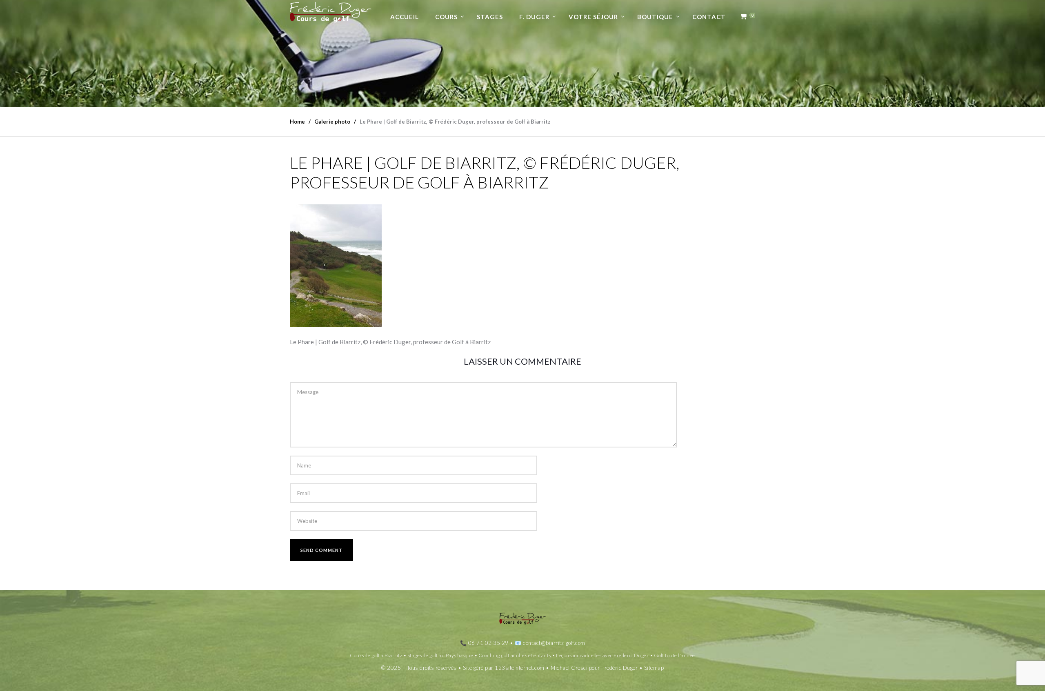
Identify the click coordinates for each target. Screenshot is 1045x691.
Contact (709, 16)
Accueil (404, 16)
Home (297, 121)
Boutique (655, 16)
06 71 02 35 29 (488, 643)
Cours (446, 16)
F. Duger (534, 16)
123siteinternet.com (520, 667)
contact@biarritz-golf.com (554, 643)
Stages (490, 16)
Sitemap (654, 667)
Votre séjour (593, 16)
